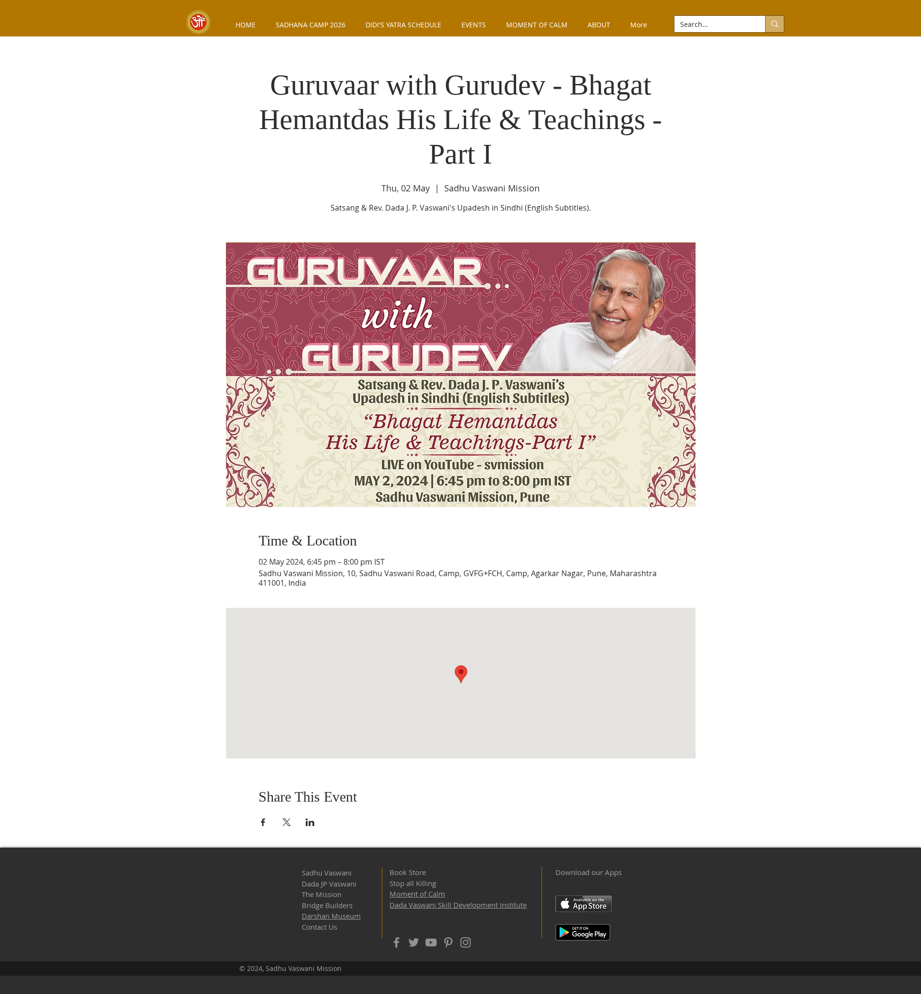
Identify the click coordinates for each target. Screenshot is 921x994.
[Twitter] (414, 942)
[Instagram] (465, 942)
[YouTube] (431, 942)
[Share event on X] (286, 822)
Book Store (408, 872)
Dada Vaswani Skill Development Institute (458, 905)
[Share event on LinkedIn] (310, 822)
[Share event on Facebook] (263, 822)
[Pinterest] (448, 942)
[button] (599, 25)
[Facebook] (396, 942)
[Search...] (774, 24)
